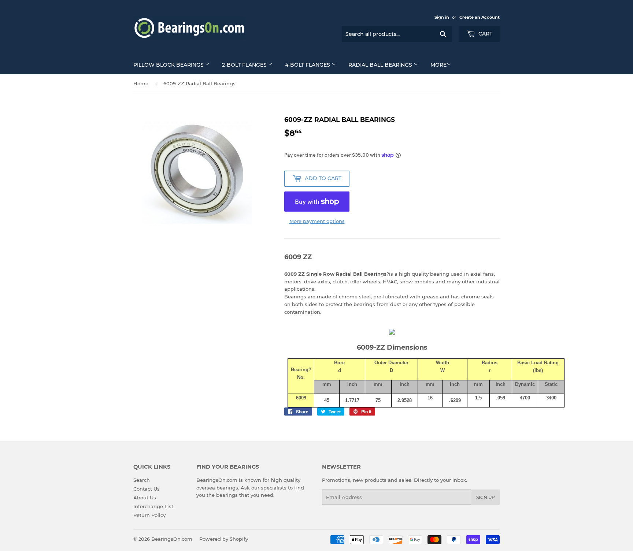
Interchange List (153, 506)
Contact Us (146, 489)
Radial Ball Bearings (381, 65)
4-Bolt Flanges (308, 65)
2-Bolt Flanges (245, 65)
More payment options (317, 221)
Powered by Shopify (223, 539)
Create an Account (479, 17)
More (438, 65)
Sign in (441, 17)
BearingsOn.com (171, 539)
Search (141, 480)
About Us (144, 497)
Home (140, 83)
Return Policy (149, 515)
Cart (484, 33)
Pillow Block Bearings (169, 65)
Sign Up (485, 497)
